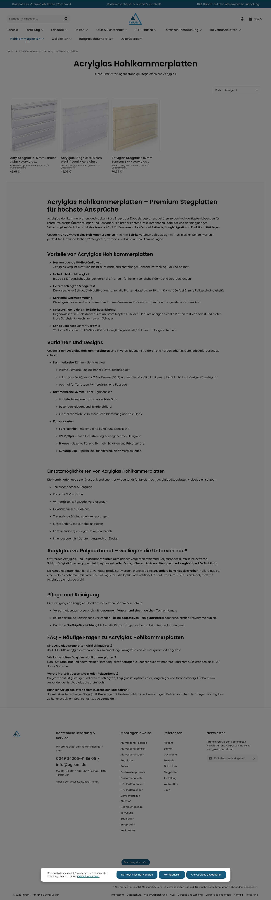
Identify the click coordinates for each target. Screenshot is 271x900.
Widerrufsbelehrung (155, 894)
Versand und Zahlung (190, 894)
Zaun (167, 790)
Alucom (168, 742)
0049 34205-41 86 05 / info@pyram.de (78, 761)
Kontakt (238, 894)
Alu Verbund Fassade (134, 742)
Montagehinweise (136, 733)
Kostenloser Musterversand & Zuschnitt (134, 4)
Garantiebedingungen (218, 894)
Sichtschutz (170, 766)
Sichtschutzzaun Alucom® (130, 798)
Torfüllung (127, 812)
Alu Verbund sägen (132, 754)
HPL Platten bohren (132, 784)
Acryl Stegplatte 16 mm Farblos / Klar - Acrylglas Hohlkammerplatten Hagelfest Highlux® (33, 160)
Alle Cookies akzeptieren (206, 874)
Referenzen (173, 733)
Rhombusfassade (132, 806)
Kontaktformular (87, 781)
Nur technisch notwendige (137, 874)
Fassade (169, 760)
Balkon (125, 766)
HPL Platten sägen (132, 790)
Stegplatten (128, 824)
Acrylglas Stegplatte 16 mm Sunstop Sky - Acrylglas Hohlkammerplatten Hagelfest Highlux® (134, 160)
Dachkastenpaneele (133, 772)
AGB (172, 894)
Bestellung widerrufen (135, 862)
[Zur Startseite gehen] (135, 19)
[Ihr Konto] (242, 19)
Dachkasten (171, 754)
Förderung (252, 894)
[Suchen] (66, 19)
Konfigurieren (172, 874)
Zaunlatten (127, 818)
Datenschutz (134, 894)
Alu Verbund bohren (133, 748)
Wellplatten (128, 830)
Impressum (117, 894)
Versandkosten (175, 886)
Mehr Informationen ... (88, 876)
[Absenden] (254, 758)
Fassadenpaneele (132, 778)
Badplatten (127, 760)
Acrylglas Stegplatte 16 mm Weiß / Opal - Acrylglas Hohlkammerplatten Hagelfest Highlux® (83, 160)
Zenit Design (52, 894)
